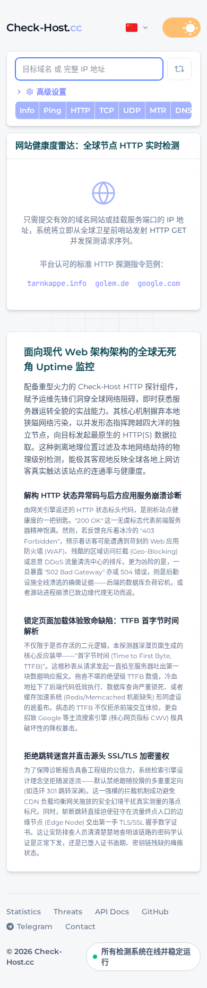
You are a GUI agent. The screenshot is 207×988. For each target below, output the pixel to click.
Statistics (23, 911)
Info (27, 110)
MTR (158, 110)
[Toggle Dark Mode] (181, 28)
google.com (158, 283)
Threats (68, 911)
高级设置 (51, 92)
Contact (80, 926)
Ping (53, 110)
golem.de (112, 283)
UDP (132, 110)
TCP (106, 110)
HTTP (80, 110)
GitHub (155, 911)
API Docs (112, 911)
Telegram (35, 926)
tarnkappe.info (57, 283)
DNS (183, 110)
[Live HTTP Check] (179, 69)
